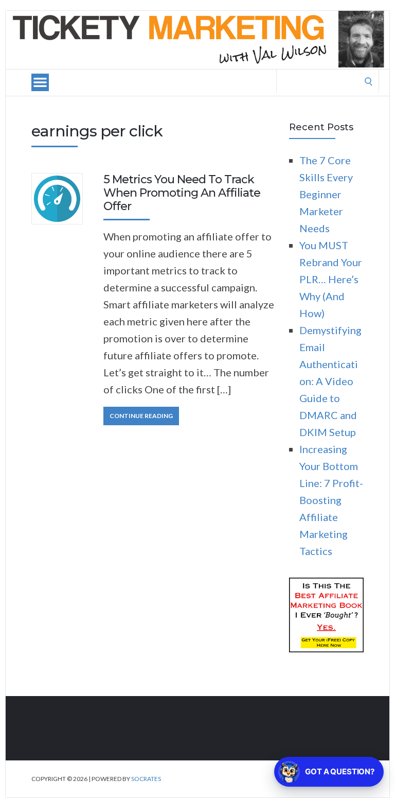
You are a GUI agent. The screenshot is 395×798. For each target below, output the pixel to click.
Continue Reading (141, 416)
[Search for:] (327, 79)
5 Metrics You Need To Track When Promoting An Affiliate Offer (181, 193)
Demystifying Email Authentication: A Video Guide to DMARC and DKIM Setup (330, 381)
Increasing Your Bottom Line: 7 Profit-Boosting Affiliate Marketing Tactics (331, 500)
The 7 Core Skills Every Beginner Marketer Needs (326, 194)
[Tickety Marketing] (197, 40)
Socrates (146, 779)
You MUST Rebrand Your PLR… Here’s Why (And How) (330, 279)
